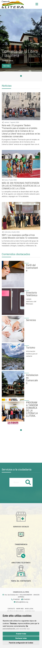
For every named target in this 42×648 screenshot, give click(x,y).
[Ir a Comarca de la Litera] (13, 4)
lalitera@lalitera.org (21, 602)
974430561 (16, 599)
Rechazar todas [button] (21, 638)
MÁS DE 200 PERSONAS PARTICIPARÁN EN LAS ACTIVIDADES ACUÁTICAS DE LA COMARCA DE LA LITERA (21, 186)
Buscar (28, 482)
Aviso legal (29, 608)
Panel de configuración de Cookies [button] (21, 643)
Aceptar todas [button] (21, 634)
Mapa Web (20, 608)
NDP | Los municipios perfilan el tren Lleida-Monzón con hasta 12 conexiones (20, 236)
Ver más (6, 66)
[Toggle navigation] (36, 4)
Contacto (11, 608)
